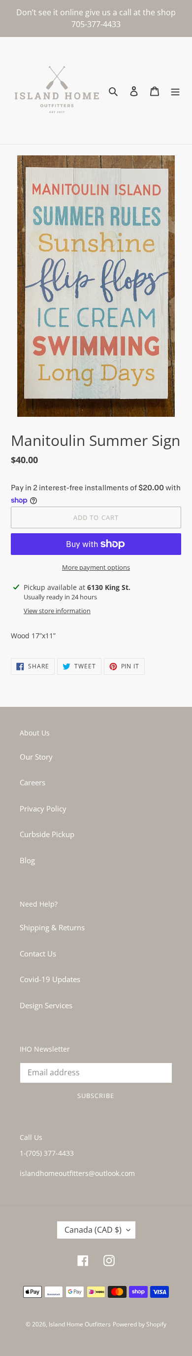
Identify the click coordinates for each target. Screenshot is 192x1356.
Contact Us (38, 953)
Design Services (46, 1005)
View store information (57, 610)
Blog (27, 860)
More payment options (96, 567)
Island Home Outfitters (80, 1324)
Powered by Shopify (139, 1324)
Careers (32, 782)
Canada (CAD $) (93, 1229)
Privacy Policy (43, 808)
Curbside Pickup (47, 834)
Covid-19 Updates (50, 979)
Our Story (36, 757)
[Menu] (175, 90)
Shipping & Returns (52, 927)
